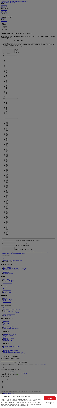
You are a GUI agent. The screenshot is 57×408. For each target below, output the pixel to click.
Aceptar (50, 398)
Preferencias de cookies (50, 403)
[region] (28, 401)
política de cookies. (26, 405)
